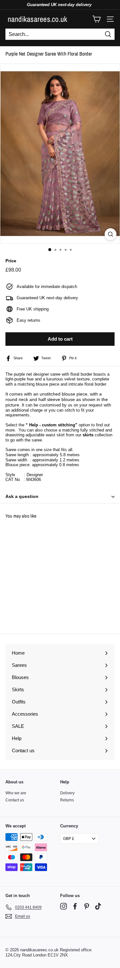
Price (10, 260)
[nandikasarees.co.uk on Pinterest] (86, 906)
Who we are (15, 793)
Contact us (14, 800)
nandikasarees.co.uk (38, 19)
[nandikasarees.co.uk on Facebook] (75, 906)
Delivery (67, 793)
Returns (67, 800)
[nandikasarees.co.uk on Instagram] (63, 906)
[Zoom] (110, 234)
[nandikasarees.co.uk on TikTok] (98, 906)
